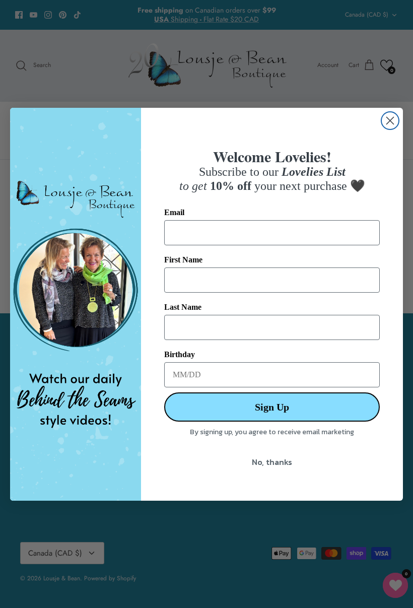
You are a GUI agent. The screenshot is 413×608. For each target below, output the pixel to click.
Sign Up (272, 407)
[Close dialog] (390, 120)
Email (174, 212)
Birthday (179, 354)
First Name (183, 259)
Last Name (182, 307)
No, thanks (272, 462)
